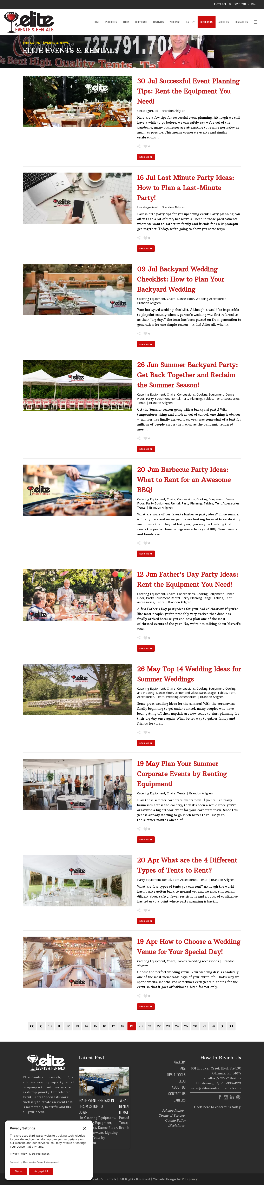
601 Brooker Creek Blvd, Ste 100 (216, 1068)
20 (141, 1026)
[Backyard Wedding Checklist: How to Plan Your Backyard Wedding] (77, 289)
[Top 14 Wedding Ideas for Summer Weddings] (77, 689)
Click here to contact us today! (217, 1107)
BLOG (182, 1081)
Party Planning (192, 398)
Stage (208, 598)
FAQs (182, 1068)
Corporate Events (107, 1118)
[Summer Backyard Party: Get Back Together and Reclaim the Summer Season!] (77, 385)
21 (149, 1026)
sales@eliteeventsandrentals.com (216, 1088)
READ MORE (145, 157)
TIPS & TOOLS (176, 1074)
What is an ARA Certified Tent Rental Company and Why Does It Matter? (103, 1106)
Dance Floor (185, 299)
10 (50, 1026)
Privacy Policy (172, 1110)
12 (68, 1026)
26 (195, 1026)
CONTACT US (177, 1093)
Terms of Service (171, 1115)
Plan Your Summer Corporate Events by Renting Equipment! (182, 774)
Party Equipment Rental (163, 398)
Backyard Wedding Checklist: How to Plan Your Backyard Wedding (180, 279)
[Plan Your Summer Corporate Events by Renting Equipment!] (77, 784)
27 (204, 1026)
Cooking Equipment (210, 394)
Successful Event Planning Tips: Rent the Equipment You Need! (188, 91)
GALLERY (180, 1062)
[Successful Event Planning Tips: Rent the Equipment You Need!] (77, 101)
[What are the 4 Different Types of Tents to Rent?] (77, 880)
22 (159, 1026)
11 (59, 1026)
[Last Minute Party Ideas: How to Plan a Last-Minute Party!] (77, 198)
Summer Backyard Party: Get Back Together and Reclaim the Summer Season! (187, 375)
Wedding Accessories (211, 299)
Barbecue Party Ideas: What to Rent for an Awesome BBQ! (184, 480)
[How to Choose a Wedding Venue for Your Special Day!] (77, 962)
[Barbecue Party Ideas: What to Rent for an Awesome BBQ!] (77, 490)
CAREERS (180, 1100)
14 (86, 1026)
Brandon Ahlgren (173, 110)
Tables (208, 398)
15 (95, 1026)
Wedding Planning (104, 1123)
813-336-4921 (230, 1083)
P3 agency (190, 1179)
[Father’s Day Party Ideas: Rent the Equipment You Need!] (77, 595)
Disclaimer (176, 1125)
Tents (141, 403)
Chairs (171, 299)
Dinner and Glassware (190, 692)
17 (113, 1026)
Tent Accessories (227, 398)
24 (177, 1026)
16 (104, 1026)
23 (168, 1026)
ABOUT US (179, 1087)
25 (186, 1026)
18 (122, 1026)
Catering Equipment (151, 299)
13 (77, 1026)
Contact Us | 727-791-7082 (235, 4)
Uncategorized (147, 110)
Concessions (186, 394)
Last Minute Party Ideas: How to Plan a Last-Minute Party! (185, 188)
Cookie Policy (175, 1120)
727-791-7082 (230, 1078)
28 (213, 1026)
